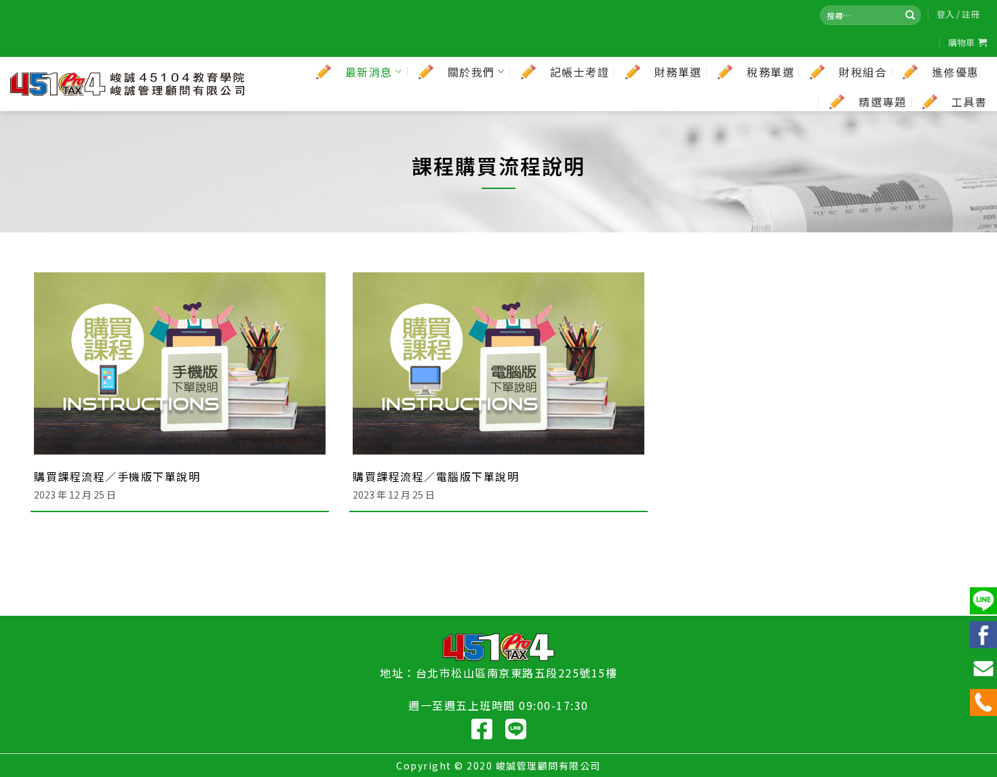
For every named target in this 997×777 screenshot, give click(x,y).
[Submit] (910, 15)
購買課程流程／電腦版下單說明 (436, 476)
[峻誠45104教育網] (127, 84)
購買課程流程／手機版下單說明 (117, 476)
